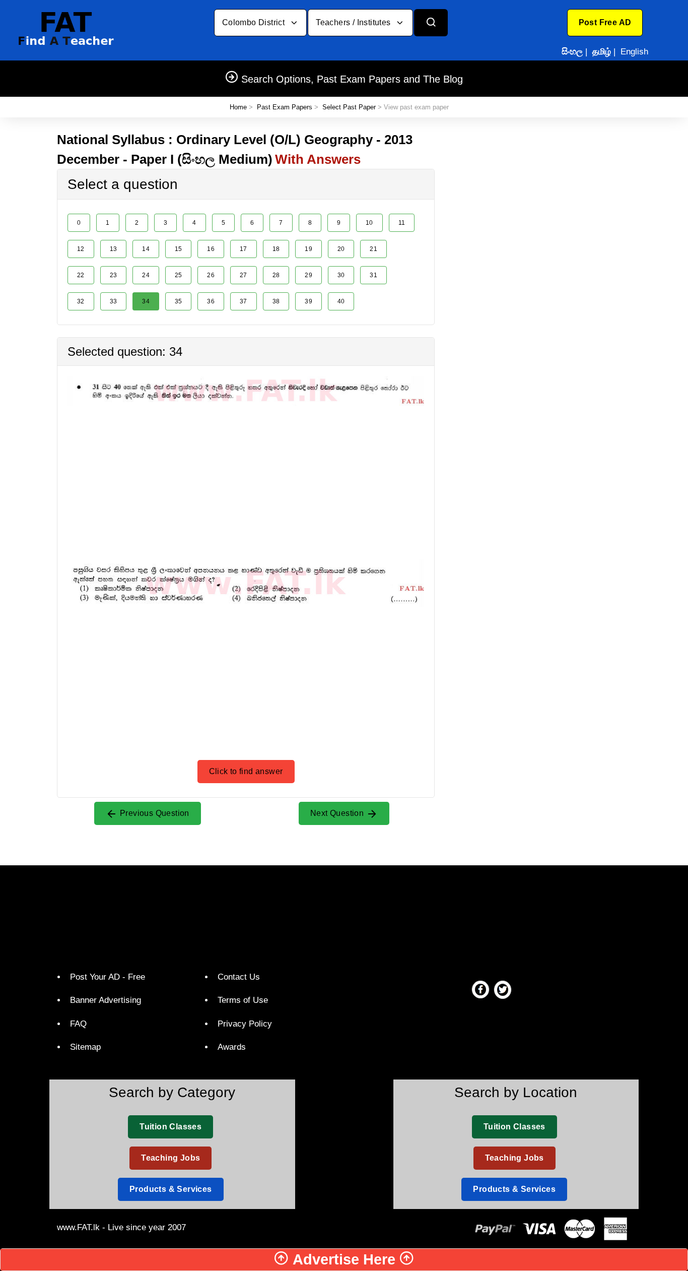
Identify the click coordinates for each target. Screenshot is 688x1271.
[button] (605, 22)
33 (113, 301)
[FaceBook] (480, 989)
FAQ (78, 1024)
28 (276, 275)
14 (146, 248)
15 (178, 248)
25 (178, 275)
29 (308, 275)
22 (81, 275)
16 (211, 248)
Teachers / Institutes (354, 22)
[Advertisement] (245, 476)
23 (113, 275)
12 (81, 248)
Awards (232, 1047)
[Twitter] (503, 989)
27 (243, 275)
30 (341, 275)
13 (113, 248)
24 (146, 275)
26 (211, 275)
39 (308, 301)
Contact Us (239, 977)
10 (369, 222)
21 (373, 248)
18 (276, 248)
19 (308, 248)
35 (178, 301)
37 (243, 301)
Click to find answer (246, 771)
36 (211, 301)
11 (401, 222)
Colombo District (254, 22)
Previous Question (153, 813)
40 (341, 301)
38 (276, 301)
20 (341, 248)
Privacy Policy (245, 1024)
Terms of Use (243, 1000)
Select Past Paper (349, 107)
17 (243, 248)
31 (373, 275)
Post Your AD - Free (107, 977)
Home (238, 107)
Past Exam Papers (284, 107)
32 (81, 301)
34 (146, 301)
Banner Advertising (105, 1000)
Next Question (338, 813)
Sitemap (85, 1047)
